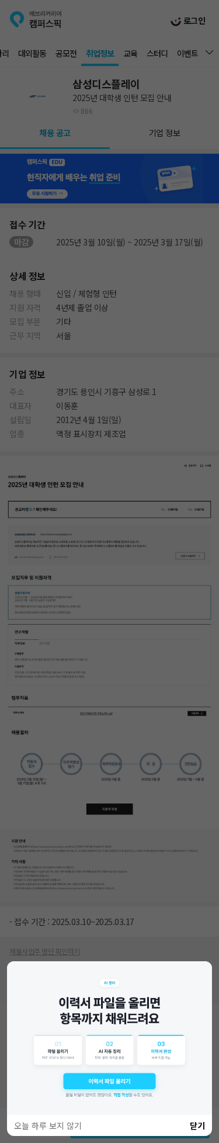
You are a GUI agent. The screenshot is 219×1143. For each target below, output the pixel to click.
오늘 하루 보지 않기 (48, 1125)
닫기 (197, 1125)
